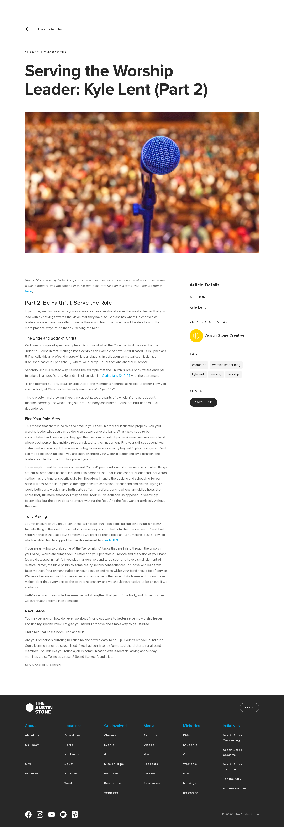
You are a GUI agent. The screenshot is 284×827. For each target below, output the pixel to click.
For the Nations (235, 788)
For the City (232, 779)
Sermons (150, 735)
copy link (203, 402)
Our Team (32, 745)
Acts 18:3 (111, 540)
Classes (110, 735)
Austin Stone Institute (233, 767)
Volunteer (112, 792)
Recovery (190, 792)
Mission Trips (114, 764)
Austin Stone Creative (233, 752)
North (68, 745)
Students (190, 745)
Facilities (32, 773)
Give (28, 764)
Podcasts (151, 764)
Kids (186, 735)
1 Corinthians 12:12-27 (115, 376)
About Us (32, 735)
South (69, 764)
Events (109, 745)
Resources (152, 783)
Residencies (113, 783)
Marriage (190, 783)
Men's (187, 773)
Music (148, 754)
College (189, 754)
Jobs (28, 754)
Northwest (72, 754)
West (68, 783)
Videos (149, 745)
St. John (70, 773)
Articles (150, 773)
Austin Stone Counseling (233, 738)
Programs (111, 773)
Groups (109, 754)
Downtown (72, 735)
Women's (190, 764)
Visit (249, 707)
